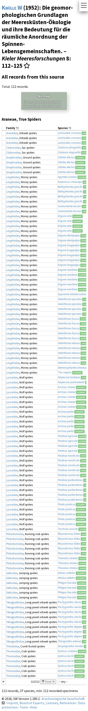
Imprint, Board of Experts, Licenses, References (41, 703)
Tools (24, 707)
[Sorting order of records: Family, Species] (17, 128)
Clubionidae (13, 147)
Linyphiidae (12, 177)
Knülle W (12, 7)
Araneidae (12, 133)
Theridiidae (12, 646)
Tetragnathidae (15, 602)
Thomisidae (13, 651)
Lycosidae (12, 377)
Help (33, 707)
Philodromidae (14, 534)
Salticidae (11, 573)
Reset (48, 681)
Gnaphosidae (14, 157)
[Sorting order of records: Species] (69, 128)
